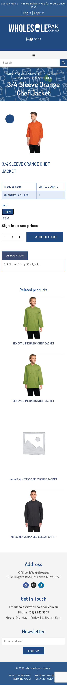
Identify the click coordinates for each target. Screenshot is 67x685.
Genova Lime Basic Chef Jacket (33, 343)
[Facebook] (26, 585)
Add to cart (46, 237)
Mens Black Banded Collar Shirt (33, 537)
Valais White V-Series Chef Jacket (34, 479)
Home (9, 73)
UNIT (5, 205)
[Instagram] (33, 585)
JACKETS (51, 73)
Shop (21, 73)
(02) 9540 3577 (39, 612)
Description (15, 255)
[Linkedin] (41, 585)
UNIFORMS (35, 73)
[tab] (15, 255)
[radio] (8, 211)
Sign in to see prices (20, 226)
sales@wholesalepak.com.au (38, 607)
